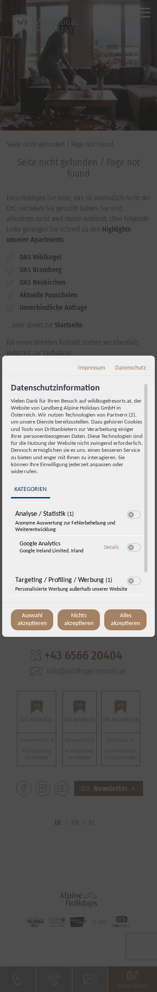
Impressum (91, 368)
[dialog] (78, 496)
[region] (79, 492)
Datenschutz (130, 368)
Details (111, 547)
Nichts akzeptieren (78, 619)
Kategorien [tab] (30, 489)
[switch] (134, 515)
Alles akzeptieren (125, 619)
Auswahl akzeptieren (32, 619)
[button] (131, 515)
